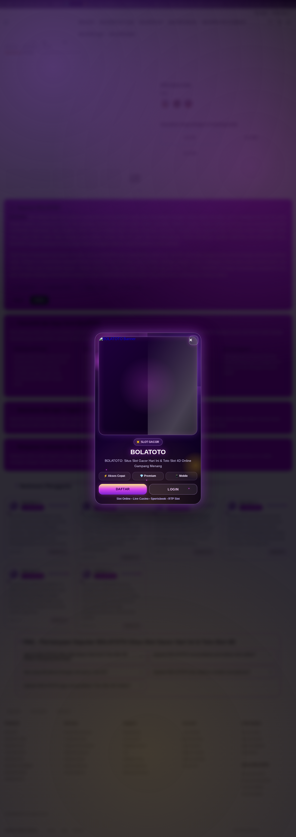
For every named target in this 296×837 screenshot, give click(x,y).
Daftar (123, 489)
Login (173, 489)
